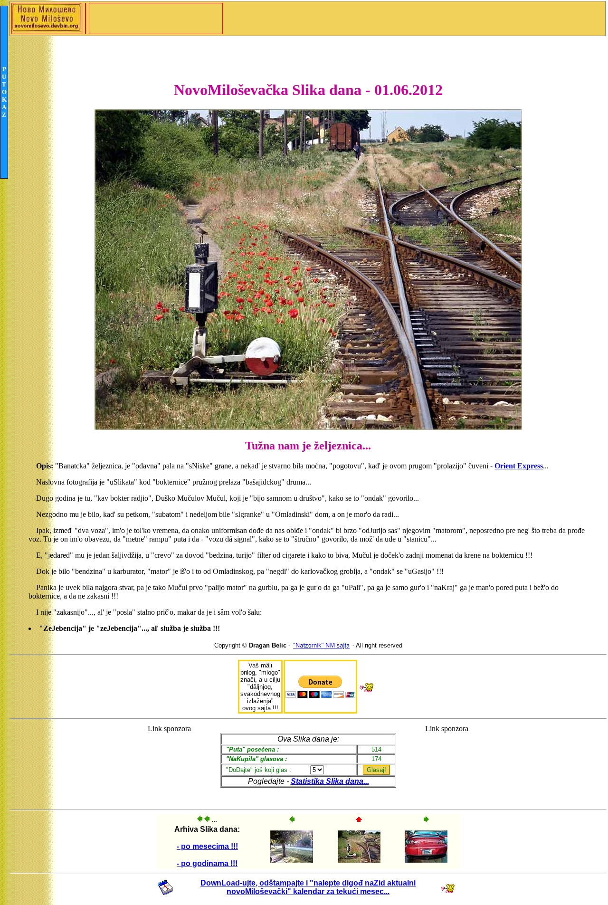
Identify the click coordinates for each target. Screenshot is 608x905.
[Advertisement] (169, 762)
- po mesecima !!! (207, 846)
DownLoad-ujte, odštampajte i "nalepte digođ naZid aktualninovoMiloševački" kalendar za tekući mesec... (308, 887)
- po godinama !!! (207, 863)
